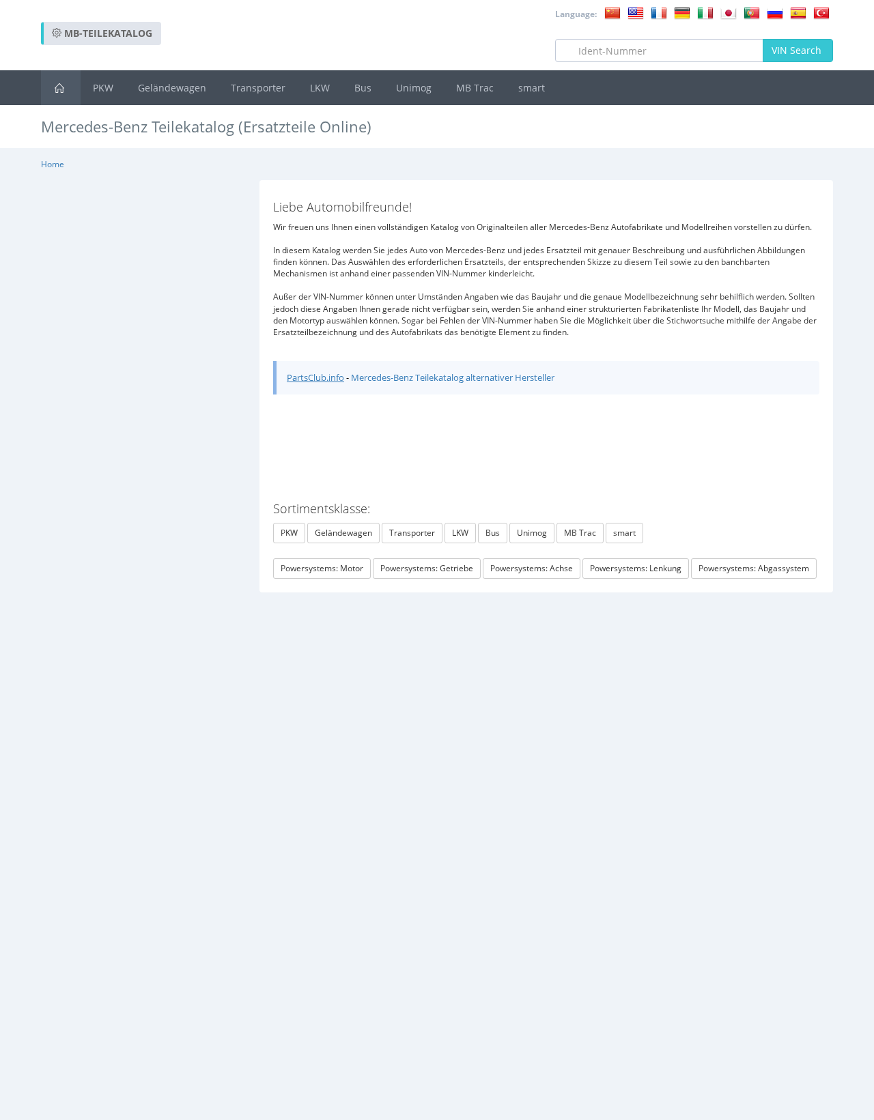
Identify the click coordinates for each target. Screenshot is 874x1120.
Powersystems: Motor (322, 568)
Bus (362, 87)
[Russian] (775, 12)
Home (52, 164)
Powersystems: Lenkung (635, 568)
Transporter (258, 87)
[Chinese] (612, 12)
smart (531, 87)
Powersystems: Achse (531, 568)
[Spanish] (798, 12)
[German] (682, 12)
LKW (320, 87)
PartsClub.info (315, 377)
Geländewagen (172, 87)
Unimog (414, 87)
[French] (659, 12)
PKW (103, 87)
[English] (636, 12)
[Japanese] (728, 12)
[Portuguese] (752, 12)
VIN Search (798, 50)
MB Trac (475, 87)
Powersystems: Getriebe (426, 568)
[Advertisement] (584, 163)
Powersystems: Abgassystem (754, 568)
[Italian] (705, 12)
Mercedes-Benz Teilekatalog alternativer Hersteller (452, 377)
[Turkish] (821, 12)
